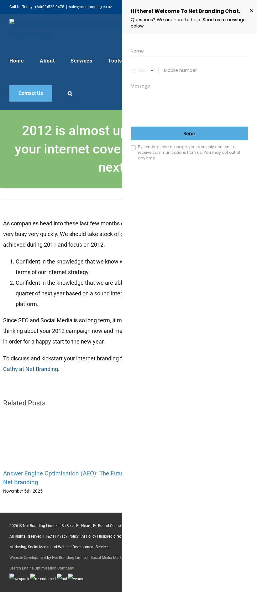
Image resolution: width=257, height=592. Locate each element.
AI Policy (88, 536)
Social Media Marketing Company (119, 557)
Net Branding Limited (70, 557)
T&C (48, 536)
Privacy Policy (67, 536)
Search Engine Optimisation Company (41, 568)
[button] (70, 93)
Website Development (27, 557)
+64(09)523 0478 (49, 7)
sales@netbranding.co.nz (90, 7)
